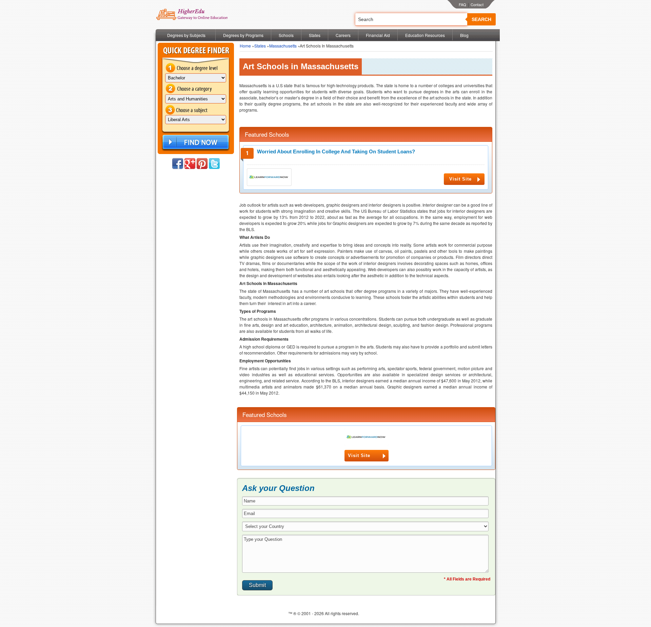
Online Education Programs (192, 14)
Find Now (195, 142)
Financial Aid (378, 35)
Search (481, 19)
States (314, 35)
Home (245, 46)
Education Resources (425, 35)
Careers (343, 35)
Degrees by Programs (243, 35)
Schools (286, 35)
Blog (464, 35)
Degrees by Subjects (186, 35)
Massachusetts (283, 46)
